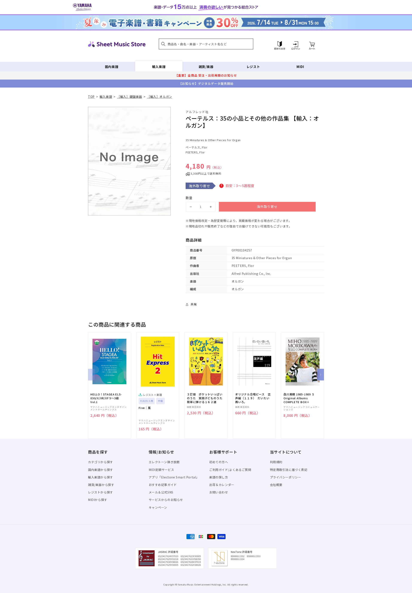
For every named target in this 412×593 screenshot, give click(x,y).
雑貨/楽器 (206, 66)
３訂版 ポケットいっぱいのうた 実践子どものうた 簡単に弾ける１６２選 (206, 398)
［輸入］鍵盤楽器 (129, 96)
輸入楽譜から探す (100, 477)
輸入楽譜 (158, 66)
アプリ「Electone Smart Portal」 (174, 477)
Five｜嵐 (145, 408)
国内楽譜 (111, 66)
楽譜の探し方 (218, 477)
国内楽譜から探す (100, 469)
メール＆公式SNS (161, 492)
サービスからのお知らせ (166, 500)
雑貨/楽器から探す (101, 485)
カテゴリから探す (100, 462)
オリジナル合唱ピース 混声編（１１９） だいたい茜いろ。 (252, 398)
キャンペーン (158, 507)
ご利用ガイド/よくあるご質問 (230, 469)
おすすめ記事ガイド (163, 485)
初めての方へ (218, 462)
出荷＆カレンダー (221, 485)
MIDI (300, 66)
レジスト (253, 66)
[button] (206, 44)
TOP (91, 96)
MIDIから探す (97, 500)
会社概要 (276, 485)
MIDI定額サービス (161, 469)
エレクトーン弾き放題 (164, 462)
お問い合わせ (218, 492)
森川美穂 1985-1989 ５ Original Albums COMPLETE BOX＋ (298, 398)
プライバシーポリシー (285, 477)
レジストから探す (100, 492)
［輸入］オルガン (159, 96)
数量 (189, 197)
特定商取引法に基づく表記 (288, 469)
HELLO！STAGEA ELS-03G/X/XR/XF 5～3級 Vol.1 (106, 398)
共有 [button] (194, 304)
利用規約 (276, 462)
